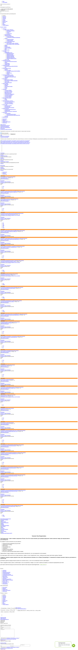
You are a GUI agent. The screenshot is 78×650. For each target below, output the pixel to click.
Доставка (4, 18)
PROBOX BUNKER (10, 55)
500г (3, 225)
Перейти (2, 154)
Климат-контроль (6, 581)
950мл (4, 271)
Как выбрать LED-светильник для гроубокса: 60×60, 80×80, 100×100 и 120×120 (14, 143)
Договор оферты (6, 25)
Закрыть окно (2, 649)
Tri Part (8, 32)
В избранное (2, 182)
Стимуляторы (9, 33)
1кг (3, 226)
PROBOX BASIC (10, 54)
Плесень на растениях (4, 137)
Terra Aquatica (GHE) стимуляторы (13, 44)
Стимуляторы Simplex (11, 41)
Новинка (4, 119)
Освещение (2, 168)
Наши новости (3, 124)
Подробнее (2, 180)
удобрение (4, 570)
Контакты (4, 16)
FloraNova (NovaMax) (11, 30)
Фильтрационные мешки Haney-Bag (13, 115)
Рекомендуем (5, 120)
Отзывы (4, 20)
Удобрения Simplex (10, 39)
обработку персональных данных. (13, 638)
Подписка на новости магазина (6, 129)
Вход (3, 1)
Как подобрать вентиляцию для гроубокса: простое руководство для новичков (14, 141)
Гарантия (4, 17)
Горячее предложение (6, 121)
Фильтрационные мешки (11, 114)
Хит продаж (5, 172)
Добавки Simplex (10, 40)
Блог (3, 23)
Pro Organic (9, 31)
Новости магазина (4, 133)
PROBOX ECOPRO (10, 53)
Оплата (4, 19)
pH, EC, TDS (5, 580)
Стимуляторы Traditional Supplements (13, 37)
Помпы (8, 73)
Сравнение (9, 181)
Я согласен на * (10, 638)
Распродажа (5, 122)
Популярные (5, 118)
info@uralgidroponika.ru (22, 608)
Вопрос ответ (5, 21)
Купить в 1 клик (3, 181)
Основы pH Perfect (10, 36)
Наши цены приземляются (5, 127)
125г (3, 224)
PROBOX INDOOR (10, 56)
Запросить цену (10, 648)
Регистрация (5, 2)
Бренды (4, 24)
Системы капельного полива (8, 575)
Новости (4, 22)
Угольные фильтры (3, 155)
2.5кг (3, 227)
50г (3, 223)
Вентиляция (2, 165)
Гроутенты (2, 158)
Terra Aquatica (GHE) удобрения (12, 43)
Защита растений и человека (8, 579)
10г (3, 222)
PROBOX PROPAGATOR (11, 58)
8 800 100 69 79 (18, 607)
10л (3, 487)
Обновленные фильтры (4, 126)
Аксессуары (5, 582)
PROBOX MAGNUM (11, 57)
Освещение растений (6, 572)
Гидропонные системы (4, 161)
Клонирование (5, 583)
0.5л (3, 186)
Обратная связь (3, 617)
